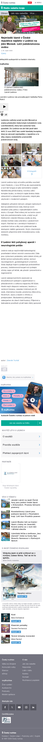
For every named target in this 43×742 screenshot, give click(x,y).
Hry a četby (7, 391)
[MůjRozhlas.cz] (4, 64)
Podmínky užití (27, 736)
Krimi (5, 396)
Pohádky (17, 396)
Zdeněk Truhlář (13, 360)
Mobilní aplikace (8, 694)
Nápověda (26, 667)
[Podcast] (2, 114)
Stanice (5, 670)
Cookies (5, 736)
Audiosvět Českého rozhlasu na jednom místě (18, 415)
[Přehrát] (4, 107)
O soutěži (7, 436)
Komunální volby (9, 667)
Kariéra (25, 674)
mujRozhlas (6, 385)
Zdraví (4, 13)
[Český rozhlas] (8, 2)
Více (33, 13)
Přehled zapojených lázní (16, 453)
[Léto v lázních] (21, 25)
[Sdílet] (6, 114)
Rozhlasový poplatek (30, 680)
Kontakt (25, 677)
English (37, 736)
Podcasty (6, 691)
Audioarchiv (7, 688)
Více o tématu (9, 497)
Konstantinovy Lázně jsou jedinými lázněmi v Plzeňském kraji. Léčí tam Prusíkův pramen (25, 513)
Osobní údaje (15, 736)
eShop (4, 674)
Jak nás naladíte (19, 13)
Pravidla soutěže (11, 444)
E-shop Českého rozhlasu (15, 548)
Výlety (3, 53)
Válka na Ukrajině (9, 664)
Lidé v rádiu (27, 670)
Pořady (6, 400)
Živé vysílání (8, 405)
